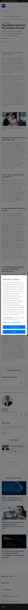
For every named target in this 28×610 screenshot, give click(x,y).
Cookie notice (6, 322)
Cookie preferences (14, 327)
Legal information (16, 322)
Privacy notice (8, 317)
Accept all (14, 332)
